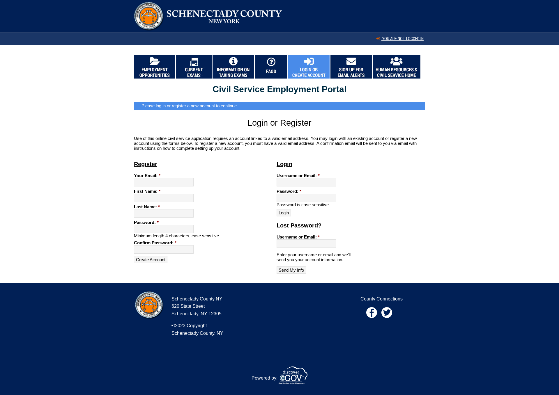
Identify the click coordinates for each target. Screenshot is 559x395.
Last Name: (147, 206)
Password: (146, 222)
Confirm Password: (155, 242)
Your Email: (147, 175)
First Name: (147, 191)
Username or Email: (298, 175)
